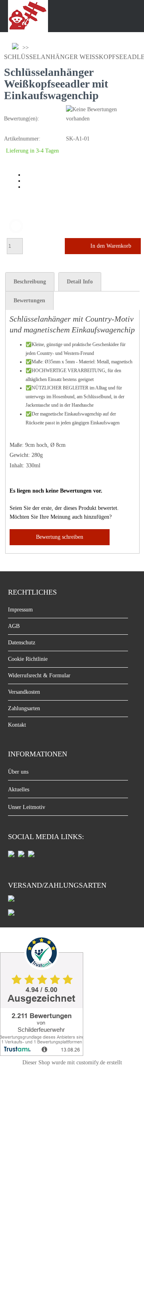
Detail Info (80, 282)
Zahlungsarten (24, 708)
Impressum (20, 610)
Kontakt (17, 725)
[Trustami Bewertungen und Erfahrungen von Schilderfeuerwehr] (41, 1053)
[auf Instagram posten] (21, 855)
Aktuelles (18, 789)
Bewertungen (29, 300)
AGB (14, 626)
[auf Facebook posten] (11, 855)
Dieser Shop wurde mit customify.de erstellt (72, 1062)
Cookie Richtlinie (28, 659)
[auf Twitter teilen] (31, 855)
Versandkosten (24, 692)
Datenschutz (21, 643)
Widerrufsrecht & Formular (39, 675)
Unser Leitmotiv (26, 807)
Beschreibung (30, 282)
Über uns (18, 772)
